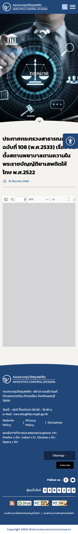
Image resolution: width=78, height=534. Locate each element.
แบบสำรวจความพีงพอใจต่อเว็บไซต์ (58, 513)
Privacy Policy (31, 422)
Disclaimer (55, 422)
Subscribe (65, 465)
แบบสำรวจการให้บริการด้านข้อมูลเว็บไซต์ (21, 513)
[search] (65, 7)
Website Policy (8, 422)
